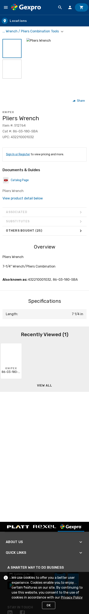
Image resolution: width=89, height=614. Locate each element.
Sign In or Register (18, 154)
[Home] (26, 7)
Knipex (8, 112)
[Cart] (81, 7)
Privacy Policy (72, 597)
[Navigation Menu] (6, 7)
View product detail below (22, 198)
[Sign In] (70, 7)
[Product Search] (60, 7)
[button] (12, 48)
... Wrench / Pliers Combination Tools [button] (31, 31)
